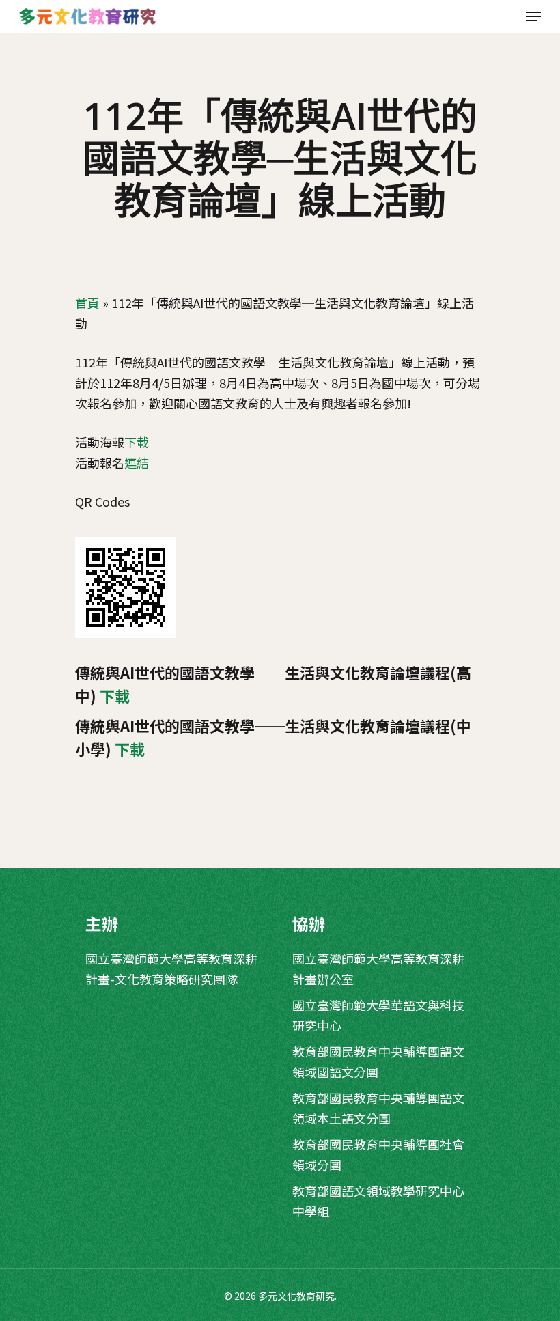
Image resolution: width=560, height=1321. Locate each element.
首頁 (87, 302)
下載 (136, 442)
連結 (136, 462)
